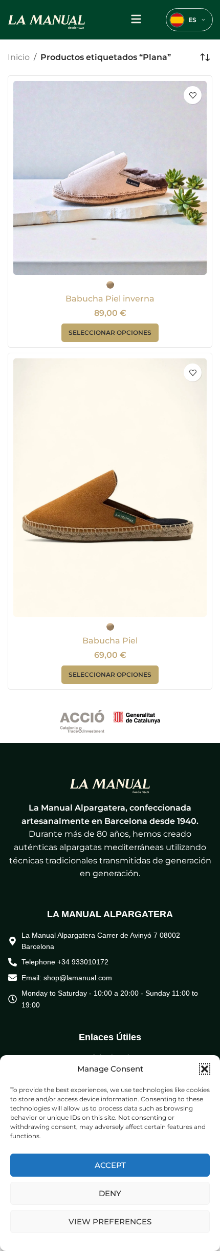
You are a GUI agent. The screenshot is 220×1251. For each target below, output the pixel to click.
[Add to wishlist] (193, 95)
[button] (205, 1069)
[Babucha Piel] (110, 487)
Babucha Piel (110, 640)
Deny (110, 1193)
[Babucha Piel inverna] (110, 178)
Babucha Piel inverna (110, 299)
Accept (110, 1165)
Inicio (19, 57)
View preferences (110, 1221)
